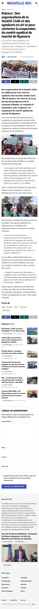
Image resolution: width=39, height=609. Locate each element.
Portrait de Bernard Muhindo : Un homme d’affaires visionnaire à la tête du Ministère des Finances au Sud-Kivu (19, 536)
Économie (5, 588)
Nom (4, 447)
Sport (23, 591)
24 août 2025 (18, 400)
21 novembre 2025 (7, 358)
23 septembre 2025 (8, 387)
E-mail (4, 457)
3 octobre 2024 (19, 541)
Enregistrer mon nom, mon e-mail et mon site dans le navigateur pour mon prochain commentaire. (20, 478)
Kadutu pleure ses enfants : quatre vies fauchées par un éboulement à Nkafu (12, 339)
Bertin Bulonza (7, 541)
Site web (5, 466)
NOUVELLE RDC (19, 3)
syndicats (6, 310)
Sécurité (24, 584)
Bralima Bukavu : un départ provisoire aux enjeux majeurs (12, 352)
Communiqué (6, 581)
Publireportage (26, 581)
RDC (16, 307)
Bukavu (9, 307)
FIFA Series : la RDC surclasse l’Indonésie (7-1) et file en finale (13, 329)
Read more (7, 565)
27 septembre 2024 (27, 57)
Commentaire (7, 421)
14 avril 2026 (18, 333)
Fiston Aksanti (7, 333)
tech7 (33, 604)
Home (3, 9)
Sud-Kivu (23, 307)
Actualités (10, 9)
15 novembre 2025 (7, 374)
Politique (7, 546)
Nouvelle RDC (12, 57)
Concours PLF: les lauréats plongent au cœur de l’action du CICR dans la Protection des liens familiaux (13, 365)
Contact (23, 600)
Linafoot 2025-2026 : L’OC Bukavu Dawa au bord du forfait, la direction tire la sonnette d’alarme (14, 394)
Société (23, 588)
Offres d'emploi (7, 591)
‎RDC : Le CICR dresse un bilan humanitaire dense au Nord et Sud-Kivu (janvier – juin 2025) (12, 380)
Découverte (6, 584)
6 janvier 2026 (18, 345)
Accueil (4, 600)
